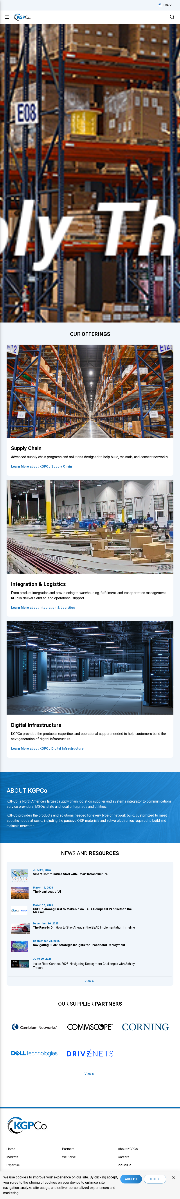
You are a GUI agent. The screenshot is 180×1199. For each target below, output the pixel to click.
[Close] (173, 1177)
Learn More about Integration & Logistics (43, 608)
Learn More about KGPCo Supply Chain (41, 466)
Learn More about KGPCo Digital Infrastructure (47, 748)
